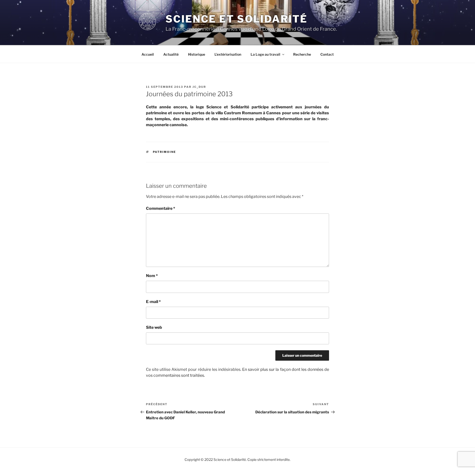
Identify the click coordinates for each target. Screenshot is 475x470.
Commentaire (160, 208)
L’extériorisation (227, 54)
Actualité (171, 54)
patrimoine (164, 152)
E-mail (153, 301)
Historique (196, 54)
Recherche (302, 54)
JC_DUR (199, 87)
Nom (152, 275)
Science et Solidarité (237, 19)
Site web (154, 327)
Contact (327, 54)
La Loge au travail (265, 54)
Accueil (148, 54)
